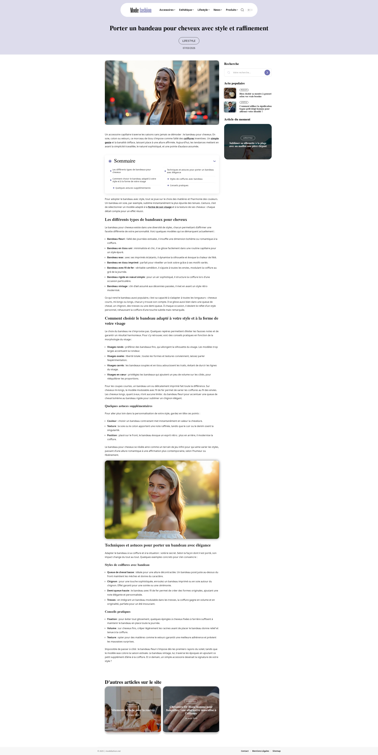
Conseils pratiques (179, 185)
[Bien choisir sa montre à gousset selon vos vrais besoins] (230, 93)
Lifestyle (188, 41)
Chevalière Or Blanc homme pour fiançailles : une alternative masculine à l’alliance (191, 710)
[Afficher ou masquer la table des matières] (175, 161)
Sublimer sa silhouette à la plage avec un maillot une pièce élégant (248, 144)
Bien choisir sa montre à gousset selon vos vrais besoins (255, 95)
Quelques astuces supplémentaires (133, 187)
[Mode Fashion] (141, 10)
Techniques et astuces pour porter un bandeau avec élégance (190, 171)
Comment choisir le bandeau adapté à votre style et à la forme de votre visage (134, 180)
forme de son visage (160, 207)
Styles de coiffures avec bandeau (186, 178)
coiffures (189, 138)
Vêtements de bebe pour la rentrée (133, 710)
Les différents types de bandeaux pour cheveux (132, 171)
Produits (133, 704)
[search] (242, 9)
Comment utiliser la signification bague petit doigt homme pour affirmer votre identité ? (255, 108)
